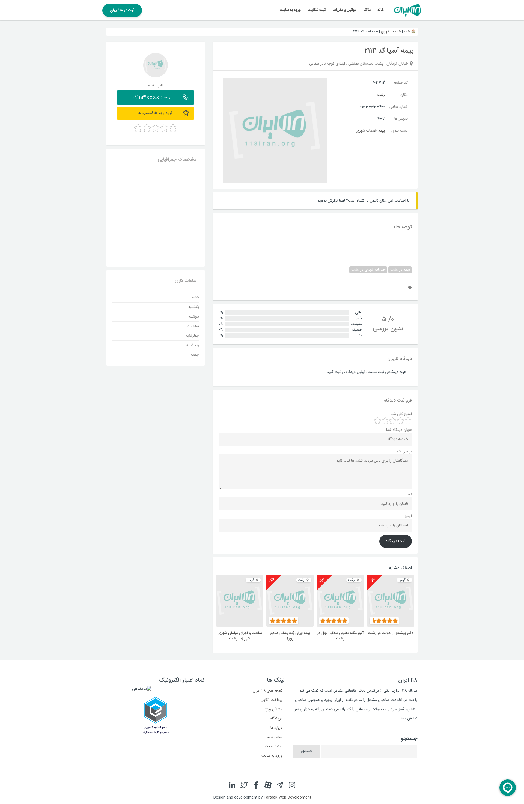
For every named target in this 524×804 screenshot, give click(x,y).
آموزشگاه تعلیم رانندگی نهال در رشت (340, 635)
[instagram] (292, 785)
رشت (381, 95)
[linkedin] (232, 785)
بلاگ (367, 10)
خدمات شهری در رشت (368, 270)
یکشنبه (193, 307)
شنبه (195, 297)
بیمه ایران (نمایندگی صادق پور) (290, 635)
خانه (380, 10)
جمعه (195, 354)
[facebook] (256, 785)
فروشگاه (276, 718)
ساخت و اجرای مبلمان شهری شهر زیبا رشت (240, 635)
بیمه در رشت (400, 270)
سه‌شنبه (193, 326)
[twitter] (244, 785)
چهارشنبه (192, 335)
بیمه (382, 131)
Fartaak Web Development (287, 797)
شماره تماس (398, 107)
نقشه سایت (273, 746)
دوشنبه (193, 316)
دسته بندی (399, 131)
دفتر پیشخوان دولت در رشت (390, 633)
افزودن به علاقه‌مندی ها (156, 113)
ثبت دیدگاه (396, 541)
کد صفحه (400, 83)
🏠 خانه (409, 32)
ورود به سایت (290, 10)
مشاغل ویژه (273, 709)
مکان (404, 95)
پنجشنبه (192, 345)
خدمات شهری (391, 32)
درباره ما (276, 728)
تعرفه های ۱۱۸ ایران (267, 691)
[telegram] (280, 785)
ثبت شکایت (317, 10)
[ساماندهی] (141, 689)
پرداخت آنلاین (271, 700)
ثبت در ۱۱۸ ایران (122, 10)
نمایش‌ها (401, 119)
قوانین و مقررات (344, 10)
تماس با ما (274, 737)
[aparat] (268, 785)
